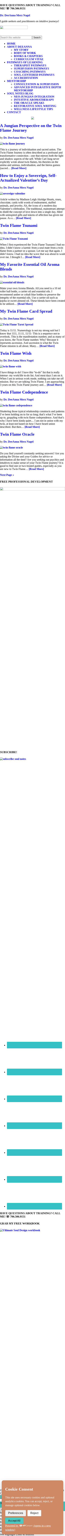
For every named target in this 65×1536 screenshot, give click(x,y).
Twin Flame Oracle (17, 434)
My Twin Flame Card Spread (26, 311)
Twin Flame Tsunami (18, 225)
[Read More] (18, 168)
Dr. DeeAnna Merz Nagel (15, 15)
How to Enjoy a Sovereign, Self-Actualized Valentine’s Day (28, 177)
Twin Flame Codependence (24, 392)
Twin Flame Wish (15, 353)
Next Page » (7, 474)
